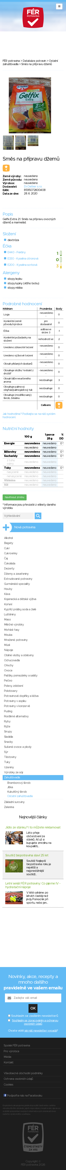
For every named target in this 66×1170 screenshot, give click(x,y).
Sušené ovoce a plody (17, 747)
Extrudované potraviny (18, 578)
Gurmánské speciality (17, 584)
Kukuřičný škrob (17, 791)
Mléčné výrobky (14, 624)
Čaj (6, 558)
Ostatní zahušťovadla (20, 796)
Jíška (10, 787)
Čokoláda (9, 563)
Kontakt (8, 1062)
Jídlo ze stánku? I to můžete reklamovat (32, 827)
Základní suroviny (14, 802)
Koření (8, 604)
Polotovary (10, 691)
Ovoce (8, 670)
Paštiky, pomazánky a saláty (20, 675)
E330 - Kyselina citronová (23, 258)
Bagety (8, 543)
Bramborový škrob (18, 783)
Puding (8, 711)
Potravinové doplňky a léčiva (21, 696)
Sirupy (8, 731)
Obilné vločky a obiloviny (19, 655)
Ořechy (8, 665)
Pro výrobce (11, 1051)
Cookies (8, 1084)
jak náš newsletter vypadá (41, 1030)
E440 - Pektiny (17, 252)
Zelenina (9, 807)
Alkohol (8, 538)
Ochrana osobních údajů (18, 1079)
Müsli (7, 645)
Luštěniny (10, 614)
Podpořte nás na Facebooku (24, 1095)
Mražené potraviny (15, 640)
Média (7, 1057)
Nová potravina (24, 527)
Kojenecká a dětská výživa (20, 599)
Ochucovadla (12, 660)
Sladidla (8, 736)
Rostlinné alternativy (16, 716)
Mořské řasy (11, 629)
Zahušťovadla (12, 777)
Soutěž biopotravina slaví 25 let (26, 855)
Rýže (7, 726)
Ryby (7, 721)
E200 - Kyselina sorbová (22, 265)
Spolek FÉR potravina (17, 1045)
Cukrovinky (10, 553)
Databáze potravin (34, 61)
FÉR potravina (11, 61)
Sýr (6, 752)
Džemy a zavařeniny (16, 573)
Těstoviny (10, 757)
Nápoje (8, 650)
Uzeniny (9, 767)
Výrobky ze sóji (13, 772)
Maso (7, 619)
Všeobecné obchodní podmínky (23, 1073)
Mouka (8, 635)
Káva (7, 594)
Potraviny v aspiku (15, 701)
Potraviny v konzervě (17, 706)
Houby (8, 589)
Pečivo (8, 680)
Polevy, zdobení (13, 685)
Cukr (7, 548)
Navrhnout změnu (14, 497)
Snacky (8, 741)
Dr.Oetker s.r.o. (33, 186)
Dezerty (9, 568)
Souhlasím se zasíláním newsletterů (34, 1016)
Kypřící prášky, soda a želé (20, 609)
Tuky (7, 762)
